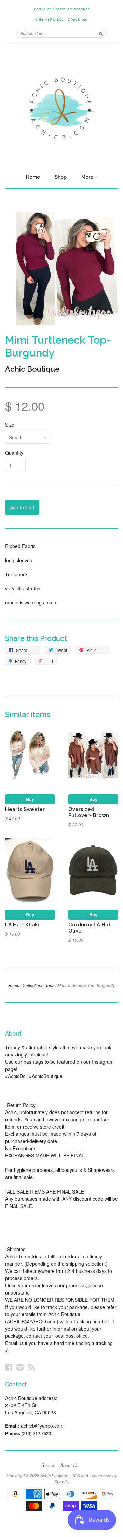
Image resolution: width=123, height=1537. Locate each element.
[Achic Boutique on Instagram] (20, 1367)
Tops (49, 985)
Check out (78, 19)
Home (33, 177)
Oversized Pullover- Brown (88, 812)
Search (48, 1465)
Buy (30, 799)
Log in (40, 8)
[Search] (101, 33)
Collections (33, 985)
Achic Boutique (32, 368)
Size (9, 424)
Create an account (71, 8)
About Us (69, 1465)
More (87, 177)
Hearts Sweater (25, 809)
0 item (49, 19)
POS (75, 1475)
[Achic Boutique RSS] (31, 1367)
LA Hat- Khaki (22, 924)
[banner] (61, 106)
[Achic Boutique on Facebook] (9, 1367)
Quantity (14, 453)
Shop (61, 177)
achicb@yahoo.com (42, 1425)
